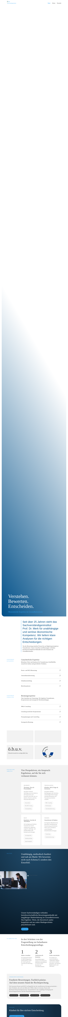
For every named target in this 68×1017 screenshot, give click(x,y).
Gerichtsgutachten (28, 835)
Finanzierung (47, 834)
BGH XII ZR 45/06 (14, 995)
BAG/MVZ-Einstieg (28, 805)
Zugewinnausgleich (28, 841)
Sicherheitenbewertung (49, 837)
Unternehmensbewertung (50, 808)
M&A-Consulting (48, 802)
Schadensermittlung (28, 838)
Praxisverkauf (27, 802)
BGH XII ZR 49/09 (34, 995)
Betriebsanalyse (48, 805)
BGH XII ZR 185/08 (24, 995)
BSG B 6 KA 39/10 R (45, 995)
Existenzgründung (28, 808)
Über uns (24, 929)
